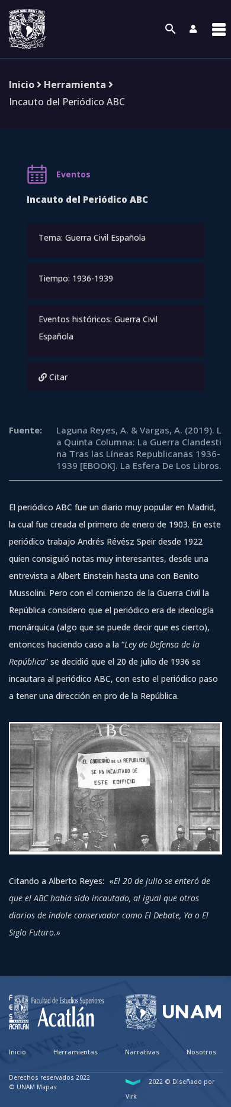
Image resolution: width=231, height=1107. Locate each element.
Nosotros (201, 1051)
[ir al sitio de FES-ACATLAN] (56, 1012)
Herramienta (75, 84)
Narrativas (142, 1051)
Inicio (21, 84)
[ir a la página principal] (27, 29)
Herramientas (75, 1051)
